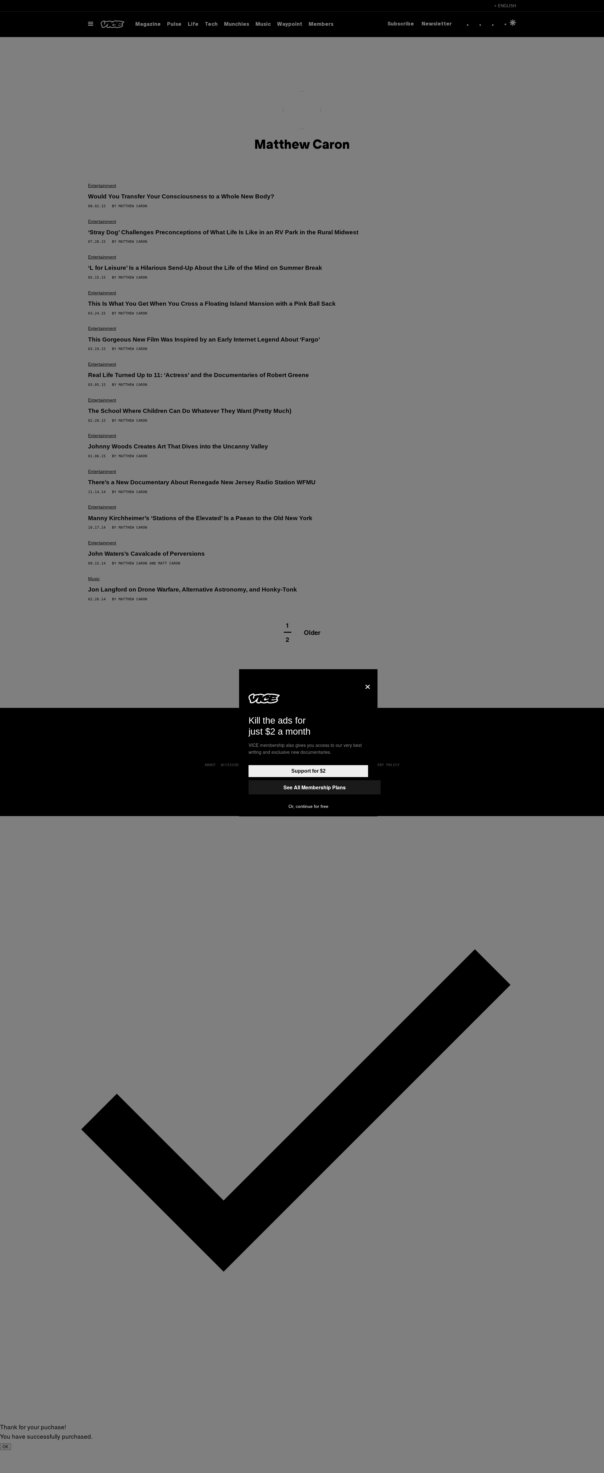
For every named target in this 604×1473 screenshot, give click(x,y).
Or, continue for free (308, 806)
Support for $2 (308, 771)
